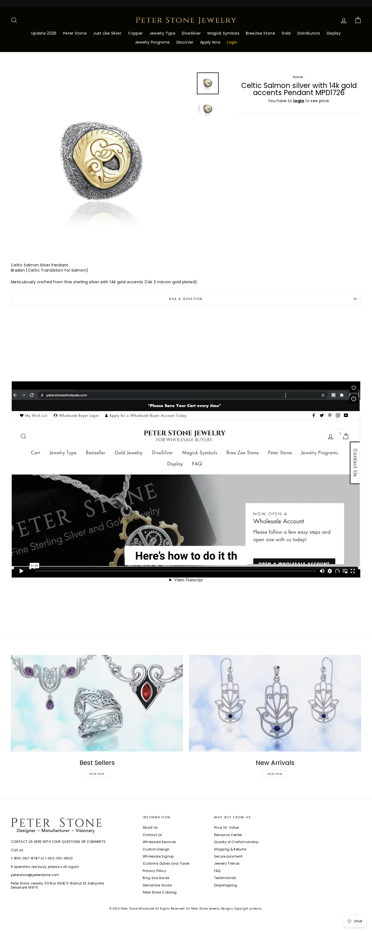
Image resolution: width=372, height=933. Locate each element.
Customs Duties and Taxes (166, 863)
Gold (286, 33)
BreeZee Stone (260, 33)
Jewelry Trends (227, 863)
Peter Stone (75, 33)
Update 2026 (44, 33)
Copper (135, 33)
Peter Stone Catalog (160, 892)
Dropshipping (225, 885)
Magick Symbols (223, 33)
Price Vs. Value (226, 827)
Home (298, 77)
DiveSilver (191, 33)
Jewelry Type (162, 33)
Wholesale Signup (158, 856)
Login (232, 42)
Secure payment (228, 856)
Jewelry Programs (152, 42)
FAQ (217, 871)
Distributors (308, 33)
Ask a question (186, 299)
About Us (150, 827)
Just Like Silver (107, 33)
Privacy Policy (154, 871)
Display (334, 33)
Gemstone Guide (157, 885)
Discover (185, 42)
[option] (102, 163)
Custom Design (156, 849)
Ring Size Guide (156, 878)
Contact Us (152, 835)
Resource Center (228, 835)
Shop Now (97, 774)
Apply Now (210, 42)
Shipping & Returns (230, 849)
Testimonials (225, 878)
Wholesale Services (159, 842)
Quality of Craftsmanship (236, 842)
